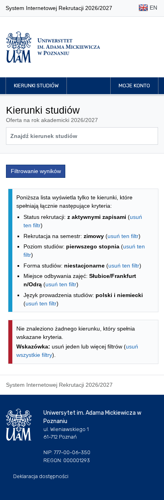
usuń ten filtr (123, 236)
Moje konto (134, 86)
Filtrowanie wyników (36, 171)
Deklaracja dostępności (40, 476)
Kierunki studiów (36, 86)
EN (152, 7)
